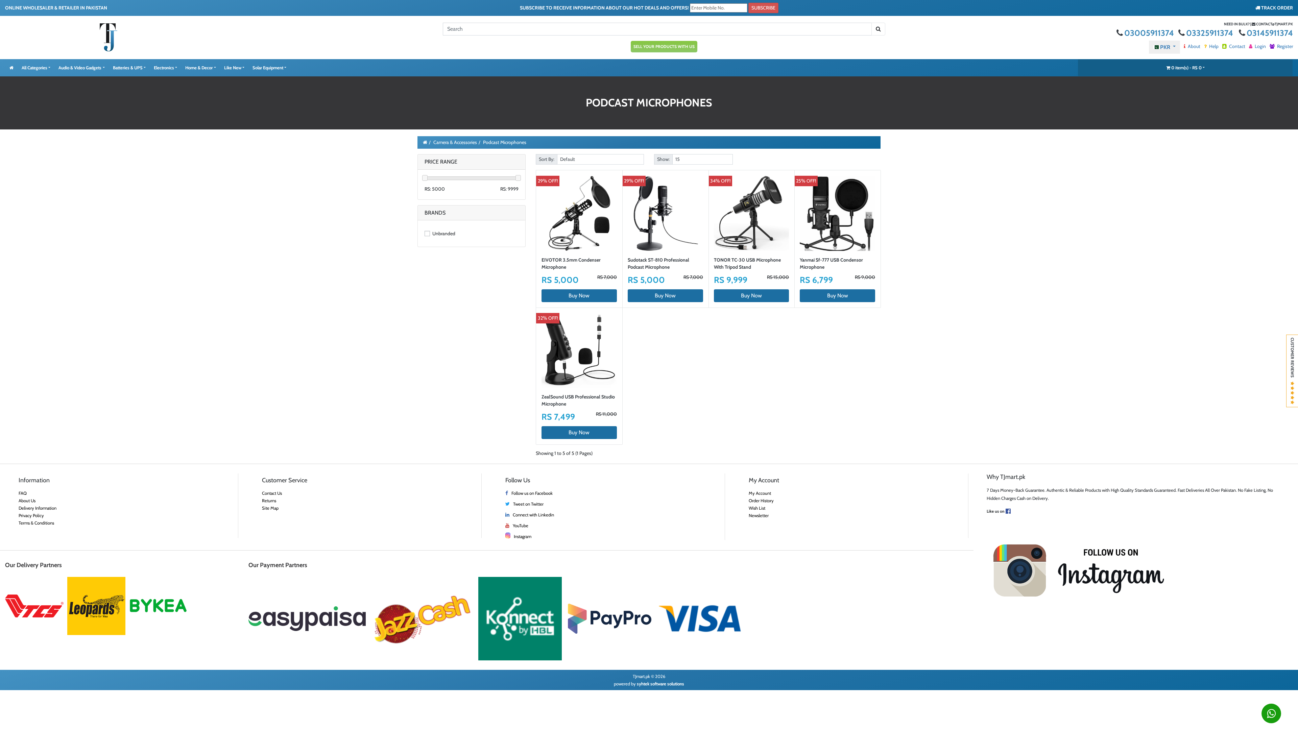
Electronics (164, 67)
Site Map (270, 508)
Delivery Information (37, 508)
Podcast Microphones (504, 142)
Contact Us (272, 493)
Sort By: (546, 159)
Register (1284, 46)
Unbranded (443, 233)
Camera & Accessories (455, 142)
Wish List (757, 508)
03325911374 (1210, 33)
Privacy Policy (31, 515)
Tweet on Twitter (528, 504)
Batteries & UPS (128, 67)
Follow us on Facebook (532, 493)
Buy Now (579, 295)
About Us (27, 500)
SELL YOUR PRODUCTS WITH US (664, 46)
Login (1260, 46)
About (1193, 46)
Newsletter (759, 515)
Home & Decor (199, 67)
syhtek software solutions (660, 683)
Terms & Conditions (36, 523)
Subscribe (763, 8)
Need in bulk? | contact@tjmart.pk (1258, 24)
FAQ (23, 493)
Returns (269, 500)
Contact (1236, 46)
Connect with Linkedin (533, 514)
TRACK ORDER (1276, 8)
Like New (232, 67)
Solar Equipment (268, 67)
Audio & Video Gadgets (79, 67)
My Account (760, 493)
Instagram (522, 536)
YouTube (520, 525)
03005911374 (1150, 33)
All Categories (34, 67)
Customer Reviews (1292, 360)
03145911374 (1270, 33)
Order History (761, 500)
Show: (663, 159)
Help (1213, 46)
